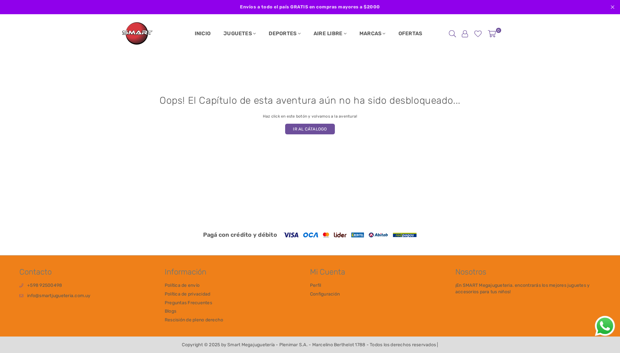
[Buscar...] (452, 33)
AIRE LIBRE (329, 33)
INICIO (203, 33)
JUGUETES (238, 33)
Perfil (315, 285)
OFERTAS (410, 33)
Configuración (325, 294)
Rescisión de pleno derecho (194, 320)
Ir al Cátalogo (310, 129)
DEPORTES (283, 33)
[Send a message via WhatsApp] (605, 326)
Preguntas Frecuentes (188, 303)
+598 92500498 (44, 285)
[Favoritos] (478, 33)
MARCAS (371, 33)
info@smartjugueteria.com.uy (58, 295)
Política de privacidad (187, 294)
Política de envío (182, 285)
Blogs (170, 311)
